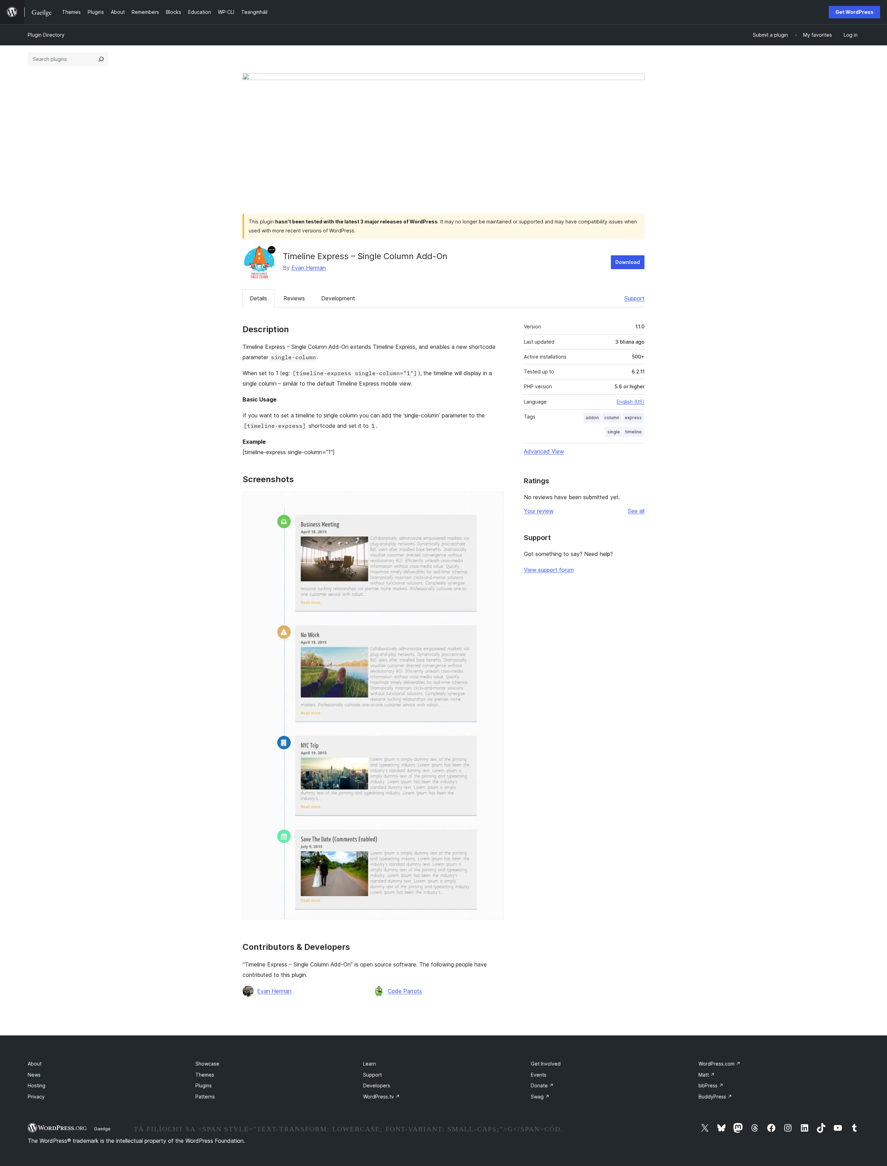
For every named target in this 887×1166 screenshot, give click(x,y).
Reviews (294, 298)
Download (627, 262)
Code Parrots (405, 991)
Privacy (36, 1096)
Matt (707, 1075)
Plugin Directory (46, 35)
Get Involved (546, 1064)
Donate (542, 1085)
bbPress (711, 1085)
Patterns (205, 1096)
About (35, 1064)
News (34, 1075)
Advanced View (544, 451)
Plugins (203, 1085)
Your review (539, 510)
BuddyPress (715, 1096)
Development (338, 298)
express (633, 417)
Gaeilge (102, 1128)
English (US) (630, 402)
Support (634, 298)
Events (538, 1075)
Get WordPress (854, 12)
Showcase (207, 1064)
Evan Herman (308, 267)
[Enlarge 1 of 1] (494, 500)
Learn (369, 1064)
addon (592, 417)
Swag (540, 1096)
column (611, 417)
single (613, 431)
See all (636, 510)
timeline (633, 431)
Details (258, 298)
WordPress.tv (381, 1096)
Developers (376, 1085)
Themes (204, 1075)
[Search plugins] (101, 59)
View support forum (549, 569)
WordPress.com (719, 1064)
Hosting (36, 1085)
